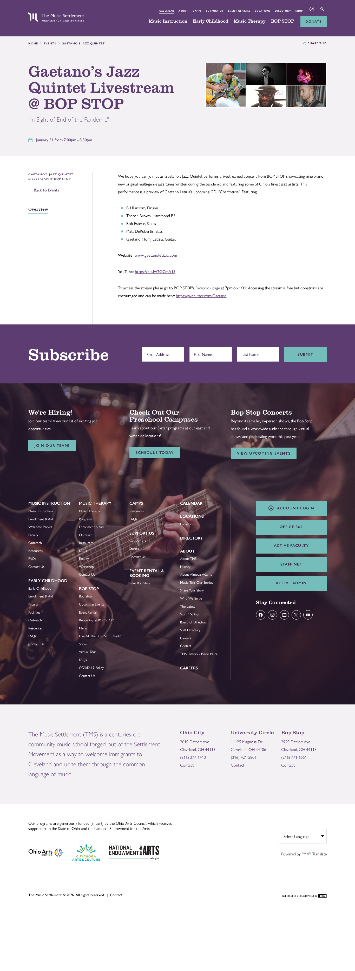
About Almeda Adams (196, 574)
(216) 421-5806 (244, 757)
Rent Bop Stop (139, 582)
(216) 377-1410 (193, 757)
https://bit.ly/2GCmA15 (155, 271)
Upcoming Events (91, 604)
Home (33, 43)
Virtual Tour (87, 651)
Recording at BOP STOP (96, 619)
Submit (305, 354)
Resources (35, 550)
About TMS (188, 558)
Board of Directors (193, 622)
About (183, 11)
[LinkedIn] (284, 615)
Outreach (35, 542)
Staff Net (291, 564)
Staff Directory (190, 629)
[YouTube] (308, 615)
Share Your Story (192, 590)
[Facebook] (260, 615)
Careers (185, 637)
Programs (86, 518)
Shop (299, 11)
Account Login (294, 508)
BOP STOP (282, 21)
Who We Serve (191, 598)
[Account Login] (312, 9)
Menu (83, 628)
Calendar (166, 11)
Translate (319, 854)
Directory (283, 11)
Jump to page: (42, 507)
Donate (313, 21)
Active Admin (291, 583)
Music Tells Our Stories (196, 582)
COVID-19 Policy (91, 667)
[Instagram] (272, 615)
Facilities (34, 612)
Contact (185, 645)
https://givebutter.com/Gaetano (201, 295)
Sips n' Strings (190, 613)
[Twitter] (296, 615)
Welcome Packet (40, 526)
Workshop (86, 566)
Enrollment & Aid (40, 518)
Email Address (156, 351)
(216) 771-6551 (294, 757)
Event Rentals (239, 11)
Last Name (249, 351)
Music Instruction (168, 21)
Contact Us (36, 566)
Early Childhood (210, 21)
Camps (197, 11)
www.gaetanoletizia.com (156, 255)
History (185, 566)
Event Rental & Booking (146, 573)
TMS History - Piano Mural (199, 653)
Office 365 (291, 526)
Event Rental (88, 612)
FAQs (32, 558)
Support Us (214, 11)
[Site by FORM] (304, 896)
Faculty (33, 534)
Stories (134, 548)
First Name (202, 351)
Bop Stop (89, 588)
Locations (263, 11)
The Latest (187, 606)
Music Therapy (250, 21)
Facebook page (207, 288)
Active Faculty (291, 545)
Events (50, 43)
